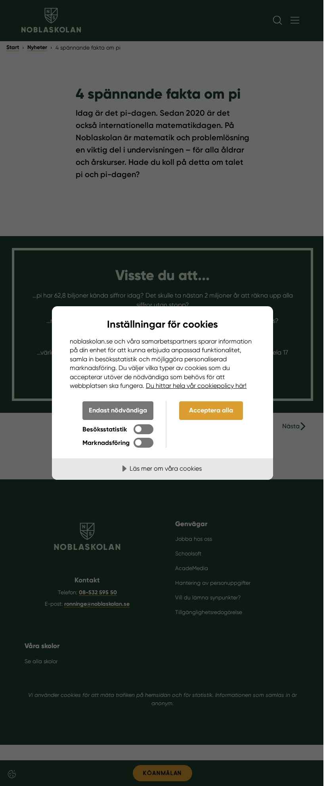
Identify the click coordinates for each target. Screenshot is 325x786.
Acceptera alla (211, 410)
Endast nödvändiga (118, 410)
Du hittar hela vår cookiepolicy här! (196, 385)
